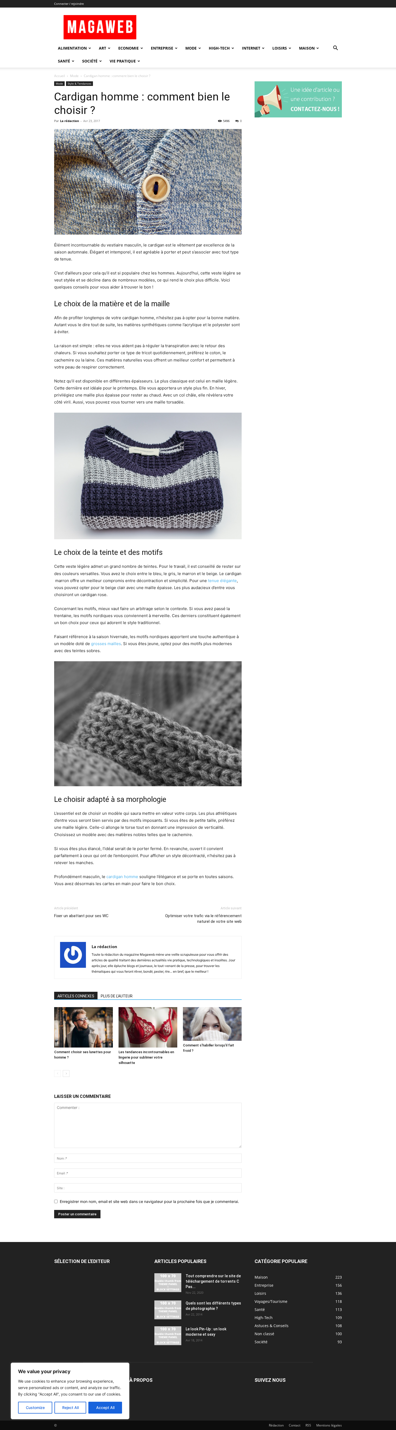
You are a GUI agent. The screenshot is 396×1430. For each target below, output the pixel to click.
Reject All (70, 1407)
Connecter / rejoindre (69, 4)
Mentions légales (329, 1425)
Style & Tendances (79, 83)
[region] (70, 1391)
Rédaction (276, 1425)
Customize (35, 1407)
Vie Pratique (123, 61)
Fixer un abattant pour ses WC (81, 915)
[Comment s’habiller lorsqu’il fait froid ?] (212, 1024)
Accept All (105, 1407)
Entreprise (162, 48)
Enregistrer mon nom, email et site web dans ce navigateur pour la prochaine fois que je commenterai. (149, 1201)
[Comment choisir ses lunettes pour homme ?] (83, 1027)
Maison (307, 48)
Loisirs (279, 48)
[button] (335, 48)
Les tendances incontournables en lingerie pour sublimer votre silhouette (146, 1057)
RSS (308, 1425)
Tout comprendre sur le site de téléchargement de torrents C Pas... (213, 1281)
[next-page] (66, 1073)
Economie (128, 48)
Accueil (59, 76)
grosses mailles (106, 643)
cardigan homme (122, 876)
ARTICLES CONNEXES (75, 996)
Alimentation (72, 48)
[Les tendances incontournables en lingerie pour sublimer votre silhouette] (148, 1027)
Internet (251, 48)
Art (102, 48)
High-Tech (219, 48)
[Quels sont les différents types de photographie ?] (167, 1309)
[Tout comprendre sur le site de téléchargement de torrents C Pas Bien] (167, 1282)
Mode (191, 48)
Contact (294, 1425)
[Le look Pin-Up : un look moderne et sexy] (167, 1335)
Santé (64, 61)
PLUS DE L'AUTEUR (117, 996)
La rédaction (69, 121)
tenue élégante (222, 580)
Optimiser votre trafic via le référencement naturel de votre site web (203, 918)
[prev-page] (57, 1073)
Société (90, 61)
